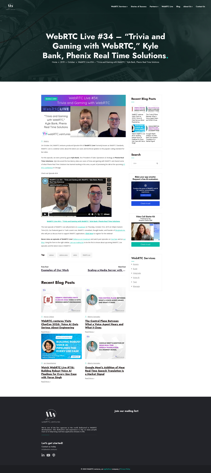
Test (135, 282)
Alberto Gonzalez (94, 317)
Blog (178, 6)
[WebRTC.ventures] (10, 6)
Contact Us (200, 6)
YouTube (114, 239)
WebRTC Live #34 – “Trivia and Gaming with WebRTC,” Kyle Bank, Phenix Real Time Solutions (83, 221)
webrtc (46, 141)
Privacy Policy (125, 469)
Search (136, 155)
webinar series (63, 255)
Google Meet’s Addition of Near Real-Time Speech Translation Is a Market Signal (105, 370)
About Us (187, 6)
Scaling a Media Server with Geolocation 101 (107, 269)
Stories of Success (138, 6)
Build (135, 269)
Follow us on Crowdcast (81, 239)
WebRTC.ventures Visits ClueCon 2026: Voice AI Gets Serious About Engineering (59, 324)
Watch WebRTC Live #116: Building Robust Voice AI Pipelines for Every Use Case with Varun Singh (59, 372)
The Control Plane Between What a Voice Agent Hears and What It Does (104, 324)
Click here (89, 233)
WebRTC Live (167, 6)
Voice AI (136, 277)
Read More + (45, 332)
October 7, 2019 (51, 99)
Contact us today (49, 446)
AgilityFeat (107, 469)
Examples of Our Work (55, 269)
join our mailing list (77, 242)
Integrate (137, 273)
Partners (153, 6)
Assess (136, 264)
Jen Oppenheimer (50, 363)
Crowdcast (81, 227)
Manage (136, 286)
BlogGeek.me (120, 230)
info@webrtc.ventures (49, 449)
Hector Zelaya (49, 317)
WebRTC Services (118, 6)
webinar (51, 255)
